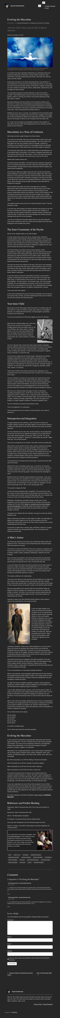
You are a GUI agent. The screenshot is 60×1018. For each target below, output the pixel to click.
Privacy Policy (38, 1004)
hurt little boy (48, 857)
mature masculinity (12, 862)
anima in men (17, 854)
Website (9, 951)
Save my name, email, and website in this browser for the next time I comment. (29, 959)
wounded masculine (38, 862)
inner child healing (12, 859)
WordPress (14, 1012)
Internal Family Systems (33, 859)
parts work (22, 862)
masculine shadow (45, 859)
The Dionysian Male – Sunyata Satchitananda (19, 897)
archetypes (25, 854)
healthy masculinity (37, 857)
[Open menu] (39, 6)
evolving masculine (26, 857)
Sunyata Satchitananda (17, 6)
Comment (10, 920)
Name (9, 937)
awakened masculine (36, 854)
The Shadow (46, 23)
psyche (29, 862)
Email (9, 944)
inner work (22, 859)
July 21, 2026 (11, 899)
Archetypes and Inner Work (36, 23)
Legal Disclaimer (48, 1004)
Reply (8, 894)
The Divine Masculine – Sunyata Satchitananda (19, 883)
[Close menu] (43, 2)
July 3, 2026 (11, 884)
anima (9, 854)
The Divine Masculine (14, 836)
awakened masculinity (13, 857)
